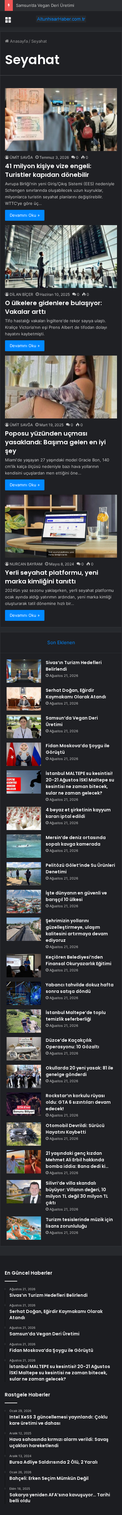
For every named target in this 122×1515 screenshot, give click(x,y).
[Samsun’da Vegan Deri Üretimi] (24, 726)
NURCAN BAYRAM (26, 564)
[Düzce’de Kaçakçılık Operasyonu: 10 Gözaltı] (24, 1048)
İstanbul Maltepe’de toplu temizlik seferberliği (76, 1015)
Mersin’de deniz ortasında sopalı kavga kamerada (76, 840)
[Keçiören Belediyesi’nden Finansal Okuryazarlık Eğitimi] (24, 965)
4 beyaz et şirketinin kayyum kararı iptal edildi (78, 813)
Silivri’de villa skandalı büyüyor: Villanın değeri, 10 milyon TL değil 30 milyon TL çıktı (77, 1193)
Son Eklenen (61, 642)
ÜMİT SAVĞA (21, 157)
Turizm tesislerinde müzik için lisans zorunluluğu (79, 1222)
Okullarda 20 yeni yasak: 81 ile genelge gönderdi (79, 1071)
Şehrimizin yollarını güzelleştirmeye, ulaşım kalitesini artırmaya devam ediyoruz (77, 930)
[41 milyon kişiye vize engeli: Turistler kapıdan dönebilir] (61, 119)
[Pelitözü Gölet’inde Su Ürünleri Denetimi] (24, 873)
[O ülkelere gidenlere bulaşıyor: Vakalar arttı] (61, 256)
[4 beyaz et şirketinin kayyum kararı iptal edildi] (24, 818)
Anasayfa (18, 41)
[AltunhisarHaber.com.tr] (61, 19)
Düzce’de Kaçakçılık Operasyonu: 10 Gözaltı (72, 1043)
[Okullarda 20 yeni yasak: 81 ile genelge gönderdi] (24, 1076)
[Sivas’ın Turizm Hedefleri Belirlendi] (24, 671)
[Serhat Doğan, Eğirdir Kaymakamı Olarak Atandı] (24, 698)
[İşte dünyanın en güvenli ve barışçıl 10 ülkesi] (24, 901)
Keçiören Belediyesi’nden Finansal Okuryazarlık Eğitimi (78, 960)
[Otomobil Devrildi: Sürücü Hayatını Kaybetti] (24, 1134)
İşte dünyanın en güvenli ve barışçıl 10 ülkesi (76, 896)
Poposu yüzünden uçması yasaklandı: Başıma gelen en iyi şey (55, 442)
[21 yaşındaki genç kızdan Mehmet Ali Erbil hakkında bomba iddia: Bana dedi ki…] (24, 1161)
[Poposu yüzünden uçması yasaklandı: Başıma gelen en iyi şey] (61, 387)
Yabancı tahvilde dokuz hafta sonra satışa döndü (80, 988)
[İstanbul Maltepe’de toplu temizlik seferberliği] (24, 1021)
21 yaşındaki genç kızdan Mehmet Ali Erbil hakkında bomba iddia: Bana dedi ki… (77, 1159)
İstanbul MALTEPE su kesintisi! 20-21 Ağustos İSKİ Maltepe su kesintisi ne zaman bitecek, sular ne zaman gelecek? (80, 783)
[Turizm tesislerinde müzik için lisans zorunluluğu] (24, 1228)
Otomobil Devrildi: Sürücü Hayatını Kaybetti (75, 1128)
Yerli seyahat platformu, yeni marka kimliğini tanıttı (51, 577)
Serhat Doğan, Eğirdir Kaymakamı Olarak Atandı (76, 693)
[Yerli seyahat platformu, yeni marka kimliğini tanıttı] (61, 526)
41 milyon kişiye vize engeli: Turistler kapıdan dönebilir (48, 170)
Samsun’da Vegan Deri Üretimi (45, 5)
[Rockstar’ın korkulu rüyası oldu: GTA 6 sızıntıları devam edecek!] (24, 1104)
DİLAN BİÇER (21, 294)
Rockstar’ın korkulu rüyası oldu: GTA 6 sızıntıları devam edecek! (78, 1102)
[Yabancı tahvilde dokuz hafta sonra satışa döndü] (24, 993)
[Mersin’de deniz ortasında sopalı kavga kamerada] (24, 846)
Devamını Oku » (25, 215)
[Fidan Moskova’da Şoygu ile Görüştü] (24, 754)
